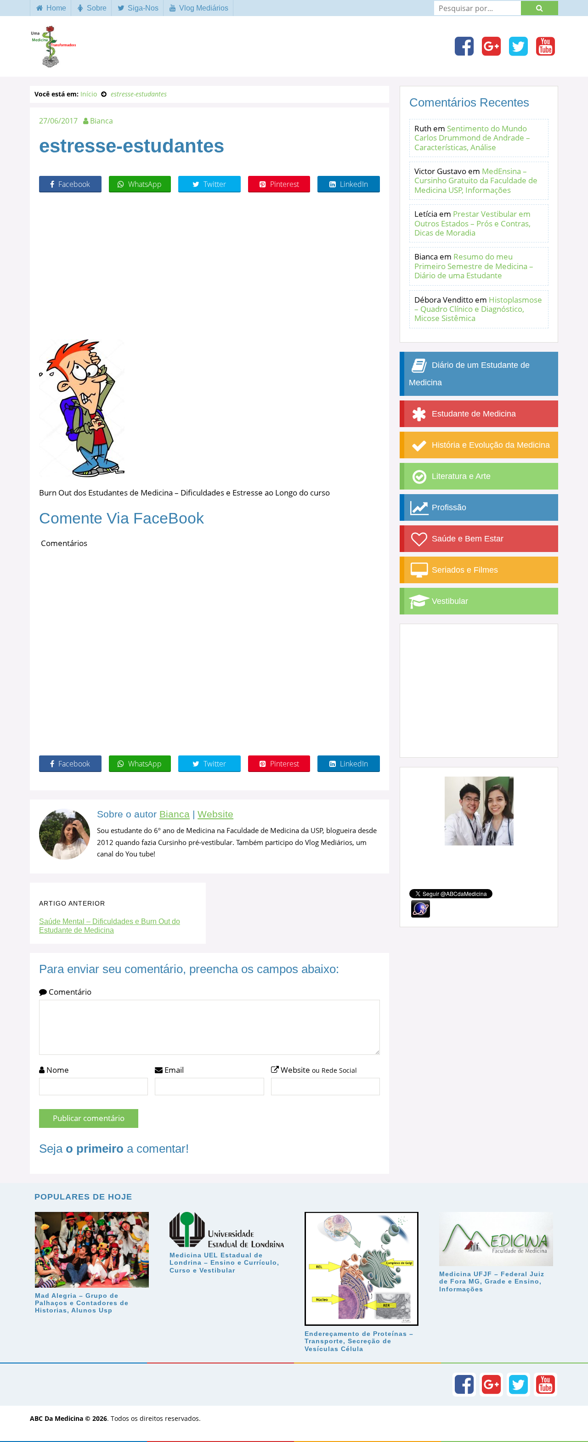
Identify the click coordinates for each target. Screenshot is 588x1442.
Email (173, 1070)
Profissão (448, 507)
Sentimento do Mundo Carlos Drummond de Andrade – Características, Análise (472, 137)
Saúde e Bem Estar (466, 538)
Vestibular (449, 601)
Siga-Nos (142, 8)
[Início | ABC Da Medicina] (53, 63)
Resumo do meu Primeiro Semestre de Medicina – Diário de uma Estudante (473, 266)
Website (215, 814)
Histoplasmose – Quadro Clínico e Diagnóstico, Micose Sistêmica (478, 309)
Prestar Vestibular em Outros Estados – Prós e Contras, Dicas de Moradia (472, 223)
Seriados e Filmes (464, 570)
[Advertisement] (209, 266)
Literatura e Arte (460, 476)
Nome (57, 1070)
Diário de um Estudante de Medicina (469, 373)
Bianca (174, 814)
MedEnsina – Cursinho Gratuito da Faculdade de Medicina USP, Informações (475, 180)
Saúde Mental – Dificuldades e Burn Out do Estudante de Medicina (109, 926)
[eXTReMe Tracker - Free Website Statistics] (420, 908)
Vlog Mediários (202, 8)
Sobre (96, 8)
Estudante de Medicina (473, 413)
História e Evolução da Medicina (490, 445)
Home (55, 8)
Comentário (69, 991)
